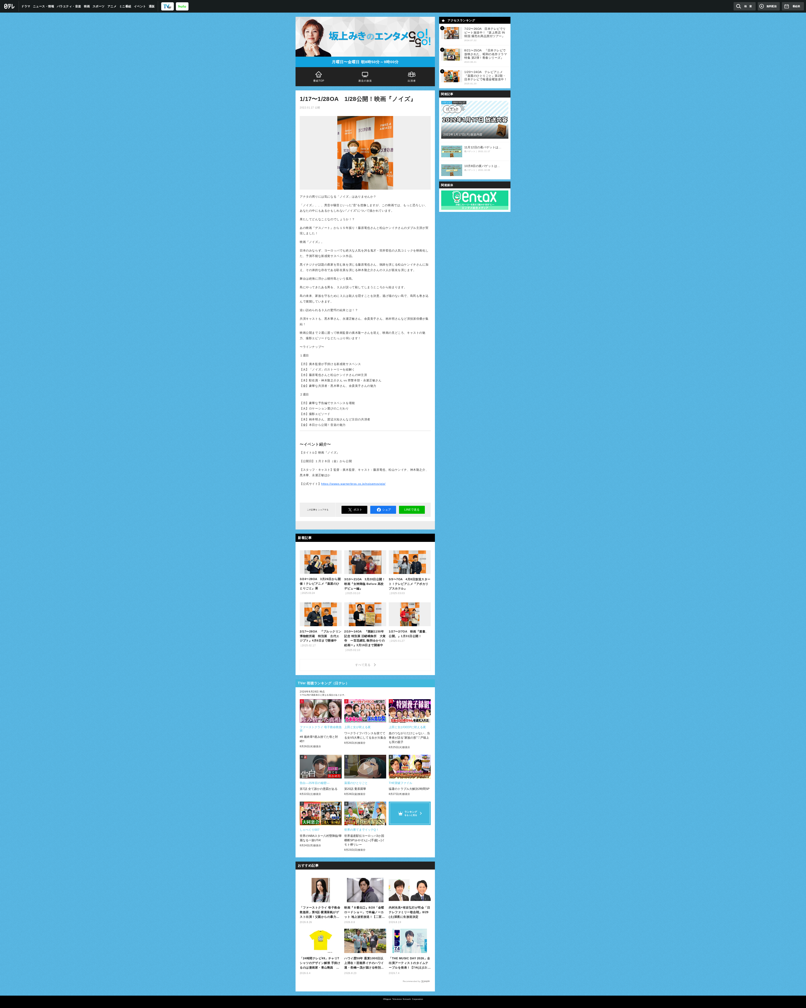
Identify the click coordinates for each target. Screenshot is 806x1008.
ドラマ (25, 6)
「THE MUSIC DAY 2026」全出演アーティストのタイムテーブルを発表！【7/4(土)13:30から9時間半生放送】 (409, 963)
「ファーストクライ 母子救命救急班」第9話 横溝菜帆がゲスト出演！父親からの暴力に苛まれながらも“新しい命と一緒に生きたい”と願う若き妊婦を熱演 (320, 912)
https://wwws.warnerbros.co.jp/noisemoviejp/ (353, 483)
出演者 (412, 80)
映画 (87, 6)
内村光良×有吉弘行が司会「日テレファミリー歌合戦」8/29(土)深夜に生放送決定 (409, 912)
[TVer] (167, 6)
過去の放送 (365, 80)
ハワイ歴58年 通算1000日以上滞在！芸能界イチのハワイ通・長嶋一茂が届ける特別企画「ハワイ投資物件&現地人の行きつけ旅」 (365, 963)
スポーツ (99, 6)
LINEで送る (412, 509)
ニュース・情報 (43, 6)
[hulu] (182, 6)
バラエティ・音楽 (69, 6)
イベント (140, 6)
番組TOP (318, 80)
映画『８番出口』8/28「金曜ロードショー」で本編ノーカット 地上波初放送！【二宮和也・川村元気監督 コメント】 (364, 912)
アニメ (112, 6)
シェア (386, 509)
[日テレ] (9, 6)
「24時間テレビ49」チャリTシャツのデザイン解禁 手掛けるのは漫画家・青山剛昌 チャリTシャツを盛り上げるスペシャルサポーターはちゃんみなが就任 (320, 963)
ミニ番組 (125, 6)
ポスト (357, 509)
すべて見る (363, 664)
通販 (152, 6)
